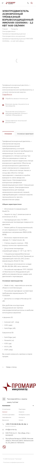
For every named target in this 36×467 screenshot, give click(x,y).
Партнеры (22, 409)
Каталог (4, 412)
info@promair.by (11, 429)
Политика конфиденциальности (13, 462)
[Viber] (4, 447)
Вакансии (5, 420)
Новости (21, 412)
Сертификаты (6, 417)
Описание (8, 134)
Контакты (22, 417)
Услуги (21, 420)
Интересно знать (24, 414)
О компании (6, 409)
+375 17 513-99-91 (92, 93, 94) (16, 424)
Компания (6, 405)
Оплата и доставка (8, 414)
